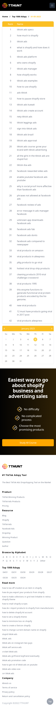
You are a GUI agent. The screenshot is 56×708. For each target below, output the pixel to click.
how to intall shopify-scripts (14, 603)
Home (5, 16)
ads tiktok (22, 92)
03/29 (31, 572)
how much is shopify (27, 35)
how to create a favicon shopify (16, 625)
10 (21, 345)
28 (50, 355)
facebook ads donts (27, 235)
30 (13, 361)
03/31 (14, 572)
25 (28, 355)
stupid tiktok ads (9, 634)
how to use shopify (27, 86)
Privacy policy (8, 692)
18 (28, 350)
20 (43, 350)
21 (50, 350)
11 (28, 345)
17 (21, 350)
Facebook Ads (8, 528)
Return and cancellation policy (16, 696)
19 (35, 350)
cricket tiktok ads (9, 651)
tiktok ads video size (11, 669)
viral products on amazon (30, 250)
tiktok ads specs (25, 29)
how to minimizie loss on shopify (17, 621)
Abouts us (6, 683)
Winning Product (10, 537)
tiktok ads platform (27, 56)
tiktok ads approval (27, 140)
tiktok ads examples (27, 80)
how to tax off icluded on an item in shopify (22, 588)
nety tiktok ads (24, 116)
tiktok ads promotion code (14, 660)
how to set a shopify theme (14, 616)
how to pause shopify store (31, 98)
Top (50, 701)
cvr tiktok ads (8, 673)
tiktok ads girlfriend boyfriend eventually (20, 656)
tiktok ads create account (30, 110)
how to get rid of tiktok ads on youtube (19, 664)
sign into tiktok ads (27, 128)
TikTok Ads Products (11, 501)
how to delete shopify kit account (17, 612)
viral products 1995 (27, 283)
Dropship (6, 533)
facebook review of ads (29, 204)
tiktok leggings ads (27, 122)
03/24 (22, 577)
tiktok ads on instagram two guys (17, 643)
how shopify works (27, 74)
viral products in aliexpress (31, 256)
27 (43, 355)
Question (6, 541)
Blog (4, 515)
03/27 (49, 572)
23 (13, 355)
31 (21, 361)
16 (13, 350)
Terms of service (9, 687)
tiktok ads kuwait (26, 104)
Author (5, 546)
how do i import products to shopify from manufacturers (28, 608)
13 (43, 345)
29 (6, 361)
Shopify (5, 520)
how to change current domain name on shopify (24, 630)
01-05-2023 (36, 16)
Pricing (5, 505)
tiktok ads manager (27, 68)
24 (21, 355)
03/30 (22, 572)
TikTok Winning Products (13, 497)
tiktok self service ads (12, 647)
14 (50, 345)
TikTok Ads (7, 524)
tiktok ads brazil (25, 134)
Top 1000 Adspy (19, 16)
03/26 (5, 577)
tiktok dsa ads (24, 165)
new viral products (26, 305)
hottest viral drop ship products (33, 268)
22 (6, 355)
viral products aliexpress (29, 320)
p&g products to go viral (29, 262)
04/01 (5, 572)
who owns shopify (26, 62)
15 (6, 350)
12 (35, 345)
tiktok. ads (6, 638)
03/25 (14, 577)
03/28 (40, 572)
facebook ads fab (26, 229)
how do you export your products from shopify (23, 592)
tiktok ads (22, 41)
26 (35, 355)
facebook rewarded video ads (32, 171)
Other (42, 560)
